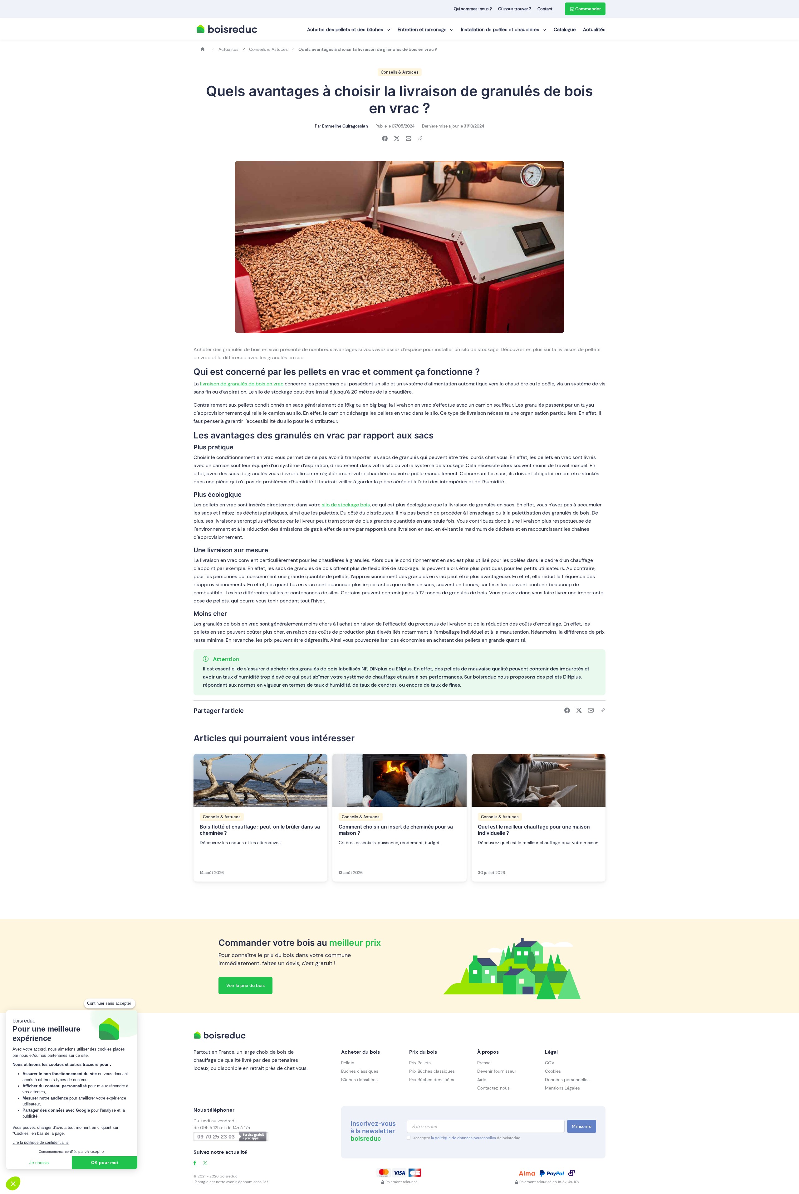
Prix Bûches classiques (432, 1071)
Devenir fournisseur (496, 1071)
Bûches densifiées (359, 1079)
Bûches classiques (359, 1071)
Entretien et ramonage (422, 30)
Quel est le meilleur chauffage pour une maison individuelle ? (534, 830)
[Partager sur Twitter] (397, 139)
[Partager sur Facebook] (385, 139)
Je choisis (39, 1162)
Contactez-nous (493, 1088)
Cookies (553, 1071)
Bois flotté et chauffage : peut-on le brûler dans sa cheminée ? (260, 830)
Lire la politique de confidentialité (40, 1142)
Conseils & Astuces (400, 72)
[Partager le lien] (420, 139)
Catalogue (565, 30)
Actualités (594, 30)
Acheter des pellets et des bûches (345, 30)
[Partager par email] (408, 139)
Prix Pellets (420, 1063)
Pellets (347, 1063)
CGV (549, 1063)
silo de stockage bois (346, 504)
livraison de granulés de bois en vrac (241, 383)
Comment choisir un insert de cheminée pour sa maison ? (396, 830)
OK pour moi (104, 1162)
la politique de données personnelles (463, 1137)
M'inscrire (581, 1126)
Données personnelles (567, 1079)
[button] (13, 1183)
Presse (484, 1063)
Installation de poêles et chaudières (500, 30)
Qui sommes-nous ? (473, 9)
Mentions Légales (562, 1088)
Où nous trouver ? (514, 9)
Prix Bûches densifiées (431, 1079)
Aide (481, 1079)
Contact (544, 9)
